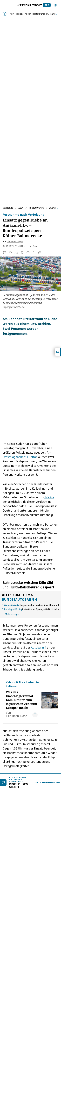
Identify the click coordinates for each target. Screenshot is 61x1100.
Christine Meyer (15, 241)
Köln (20, 207)
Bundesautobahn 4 (19, 599)
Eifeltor (49, 497)
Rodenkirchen (36, 207)
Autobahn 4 (38, 647)
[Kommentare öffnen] (58, 352)
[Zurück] (5, 14)
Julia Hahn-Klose (16, 716)
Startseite (8, 207)
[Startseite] (29, 5)
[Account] (55, 5)
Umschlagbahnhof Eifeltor (20, 457)
